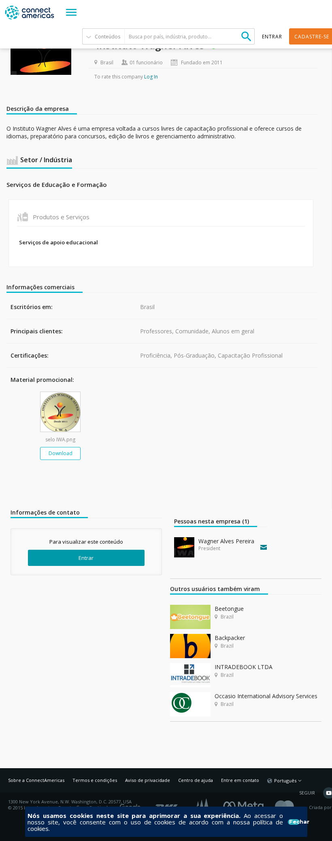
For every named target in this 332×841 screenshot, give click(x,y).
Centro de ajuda (195, 780)
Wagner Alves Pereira (226, 541)
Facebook (245, 805)
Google (131, 805)
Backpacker (230, 638)
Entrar (86, 557)
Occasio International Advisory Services (266, 696)
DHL (167, 805)
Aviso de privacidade (147, 780)
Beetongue (229, 608)
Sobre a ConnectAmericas (36, 780)
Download (60, 453)
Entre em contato (240, 780)
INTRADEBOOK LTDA (243, 667)
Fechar (294, 822)
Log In (151, 76)
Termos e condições (94, 780)
